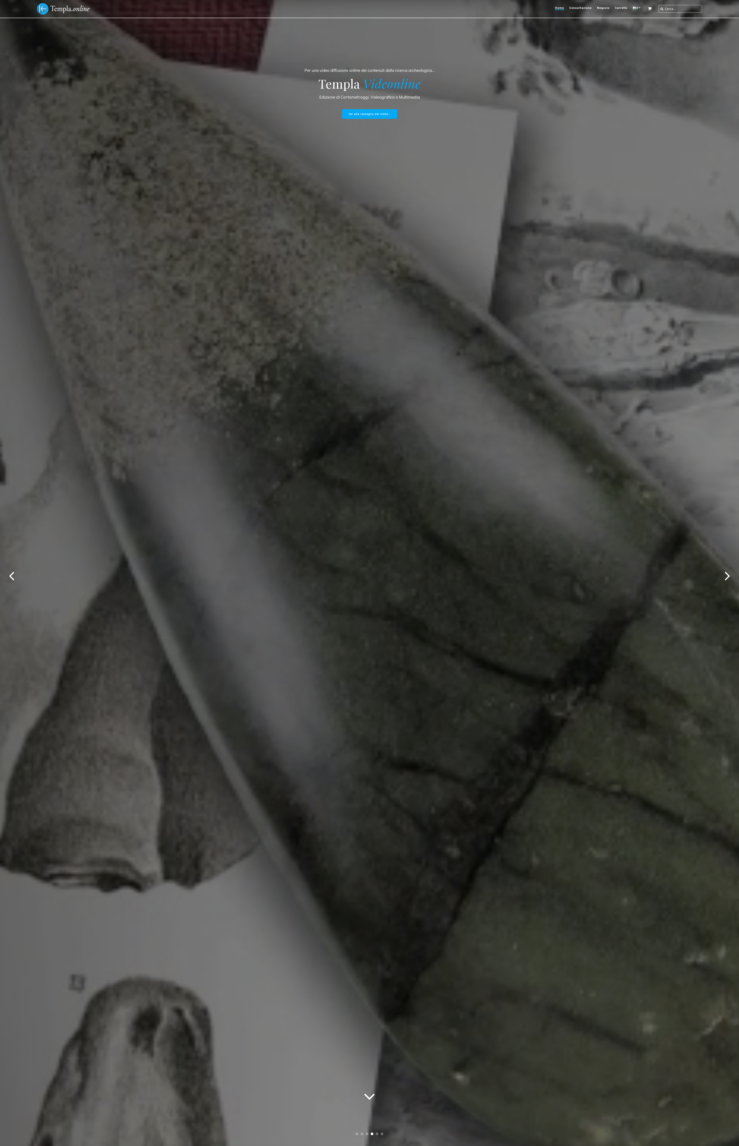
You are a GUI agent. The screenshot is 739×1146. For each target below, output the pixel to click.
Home (559, 8)
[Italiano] (637, 8)
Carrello (621, 8)
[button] (357, 1134)
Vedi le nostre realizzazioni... (369, 106)
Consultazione (580, 8)
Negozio (603, 8)
